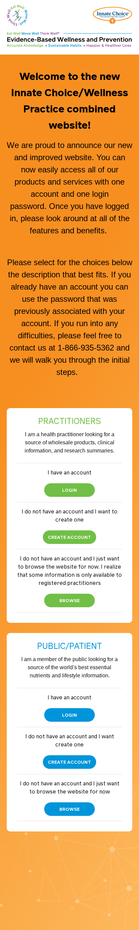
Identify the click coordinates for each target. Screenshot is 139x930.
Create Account (69, 537)
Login (69, 490)
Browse (69, 600)
